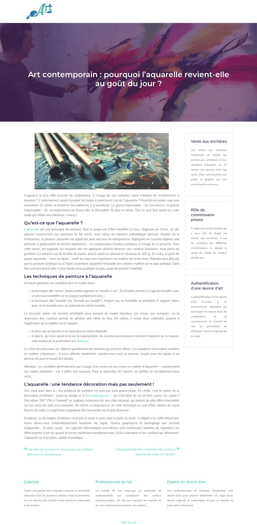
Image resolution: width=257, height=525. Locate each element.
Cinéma (211, 9)
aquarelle (32, 229)
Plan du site (128, 522)
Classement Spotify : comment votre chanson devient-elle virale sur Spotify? (146, 452)
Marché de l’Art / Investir (130, 11)
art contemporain (98, 395)
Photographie (189, 9)
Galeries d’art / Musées (89, 11)
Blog (226, 9)
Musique (166, 9)
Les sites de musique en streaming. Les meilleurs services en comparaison (60, 452)
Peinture (65, 9)
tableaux (82, 341)
